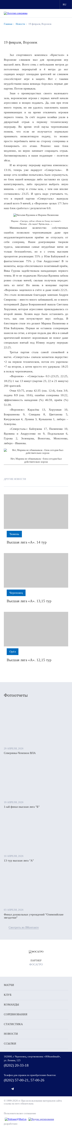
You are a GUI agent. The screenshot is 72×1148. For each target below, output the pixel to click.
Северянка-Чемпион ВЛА (20, 753)
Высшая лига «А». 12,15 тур (29, 660)
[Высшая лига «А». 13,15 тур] (36, 570)
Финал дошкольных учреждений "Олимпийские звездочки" (34, 916)
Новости (20, 23)
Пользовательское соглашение (20, 1113)
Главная (8, 23)
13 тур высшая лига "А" (19, 860)
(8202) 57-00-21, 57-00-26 (24, 1080)
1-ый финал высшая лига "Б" (22, 806)
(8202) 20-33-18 (16, 1065)
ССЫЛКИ (10, 1043)
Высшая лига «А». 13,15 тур (29, 601)
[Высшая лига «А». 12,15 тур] (36, 629)
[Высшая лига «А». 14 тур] (36, 511)
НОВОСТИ (11, 1033)
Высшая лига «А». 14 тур (27, 542)
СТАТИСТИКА (13, 1024)
